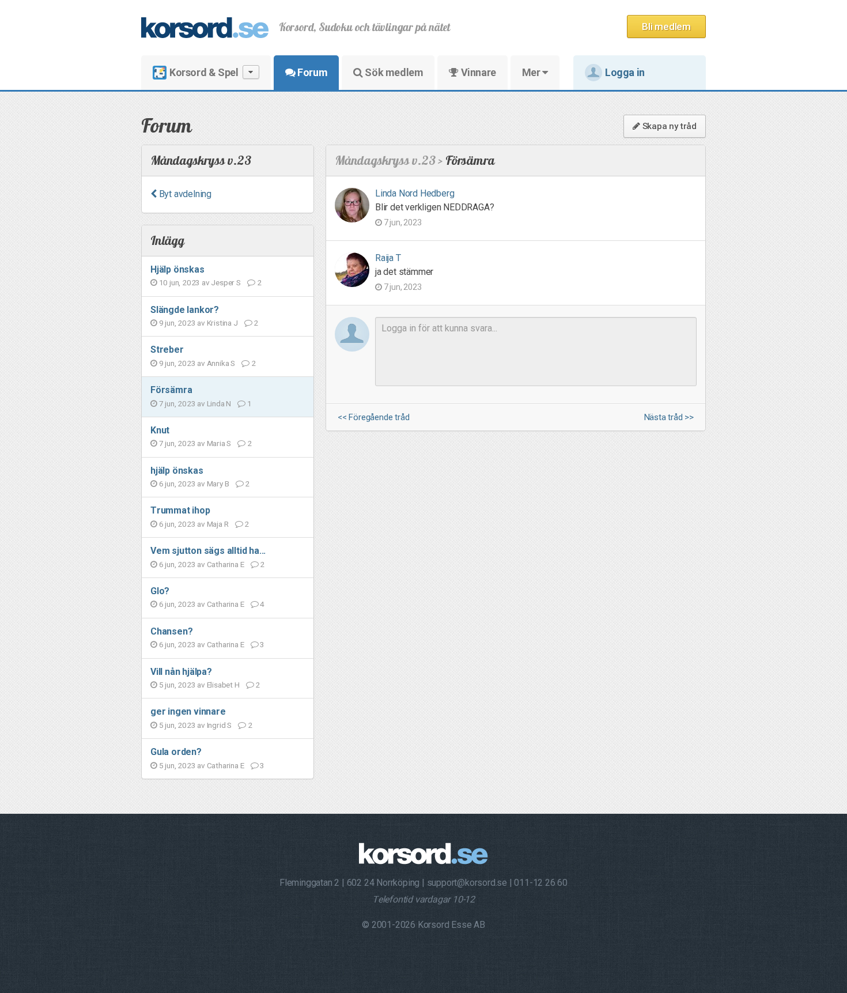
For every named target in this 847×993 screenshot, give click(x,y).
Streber (167, 349)
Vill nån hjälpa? (181, 671)
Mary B (218, 483)
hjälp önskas (176, 470)
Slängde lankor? (184, 309)
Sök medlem (393, 72)
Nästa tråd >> (669, 417)
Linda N (219, 403)
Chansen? (171, 631)
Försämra (171, 389)
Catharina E (225, 564)
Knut (159, 430)
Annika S (221, 363)
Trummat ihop (180, 510)
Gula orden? (176, 751)
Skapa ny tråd (668, 126)
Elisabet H (223, 684)
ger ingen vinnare (188, 711)
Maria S (219, 443)
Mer (532, 72)
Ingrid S (219, 725)
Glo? (159, 591)
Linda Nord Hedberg (414, 193)
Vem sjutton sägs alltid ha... (208, 550)
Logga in (625, 72)
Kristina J (222, 322)
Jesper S (225, 282)
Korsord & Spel (203, 72)
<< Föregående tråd (373, 417)
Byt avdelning (184, 193)
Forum (312, 72)
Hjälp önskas (177, 269)
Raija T (388, 257)
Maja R (218, 523)
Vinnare (477, 72)
